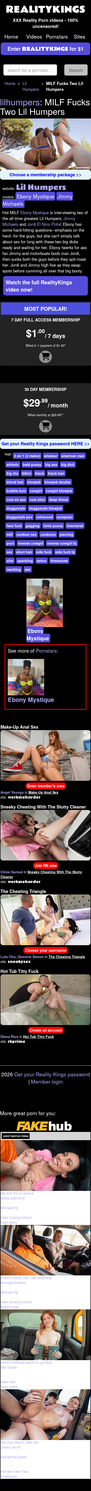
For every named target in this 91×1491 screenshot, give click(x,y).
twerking (14, 569)
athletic (13, 464)
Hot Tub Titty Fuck (19, 971)
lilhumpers (20, 101)
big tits (12, 473)
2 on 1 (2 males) (27, 455)
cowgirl (36, 490)
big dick (67, 464)
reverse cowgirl (30, 543)
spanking (25, 560)
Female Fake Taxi (14, 1471)
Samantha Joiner (13, 1457)
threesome (59, 560)
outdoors (48, 534)
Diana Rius (9, 1036)
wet (28, 569)
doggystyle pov (20, 516)
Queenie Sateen (31, 956)
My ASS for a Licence (17, 1193)
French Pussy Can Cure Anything (25, 1277)
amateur (51, 455)
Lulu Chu (8, 956)
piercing (66, 534)
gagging (33, 525)
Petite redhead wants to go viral (26, 1362)
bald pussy (32, 464)
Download (8, 1476)
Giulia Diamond (12, 1198)
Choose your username (45, 950)
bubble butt (16, 490)
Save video (8, 1222)
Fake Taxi (7, 1382)
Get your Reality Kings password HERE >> (45, 443)
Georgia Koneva (13, 1282)
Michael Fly (9, 1207)
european (65, 516)
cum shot (37, 499)
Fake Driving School (16, 1217)
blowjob (34, 482)
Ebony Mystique (35, 196)
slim (10, 560)
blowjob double (58, 482)
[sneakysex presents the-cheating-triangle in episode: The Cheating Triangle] (45, 919)
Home (11, 36)
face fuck (14, 525)
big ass (51, 464)
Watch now (9, 1307)
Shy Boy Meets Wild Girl (19, 1442)
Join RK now (46, 865)
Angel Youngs (12, 792)
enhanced (44, 516)
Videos (34, 36)
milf (10, 534)
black (39, 473)
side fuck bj (65, 551)
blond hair (15, 482)
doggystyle (16, 508)
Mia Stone (8, 1367)
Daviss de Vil (10, 1447)
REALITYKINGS (45, 10)
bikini (26, 473)
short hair (24, 551)
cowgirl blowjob (59, 490)
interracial (75, 525)
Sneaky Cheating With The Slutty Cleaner (43, 807)
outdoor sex (27, 534)
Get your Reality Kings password (52, 1074)
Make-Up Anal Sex (19, 727)
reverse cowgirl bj (61, 543)
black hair (56, 473)
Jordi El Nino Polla (43, 224)
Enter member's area (46, 786)
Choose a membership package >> (45, 174)
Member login (47, 1081)
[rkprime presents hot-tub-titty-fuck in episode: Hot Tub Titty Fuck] (45, 999)
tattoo (42, 560)
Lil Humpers (31, 86)
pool (10, 543)
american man (72, 455)
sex (9, 551)
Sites (79, 36)
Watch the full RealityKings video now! (39, 285)
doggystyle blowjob (45, 508)
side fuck (43, 551)
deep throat (58, 499)
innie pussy (53, 525)
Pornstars (57, 36)
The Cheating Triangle (23, 891)
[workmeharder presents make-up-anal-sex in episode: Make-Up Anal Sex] (45, 754)
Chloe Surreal (11, 871)
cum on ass (16, 499)
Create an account (46, 1030)
